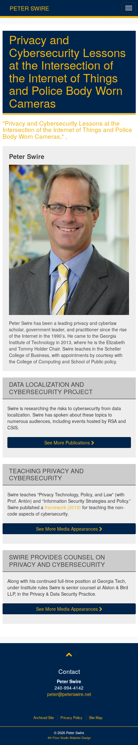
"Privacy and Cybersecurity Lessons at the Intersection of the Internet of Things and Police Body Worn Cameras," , (67, 130)
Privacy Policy (71, 717)
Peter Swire (29, 7)
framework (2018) (63, 507)
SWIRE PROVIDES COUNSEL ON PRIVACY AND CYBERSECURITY (57, 560)
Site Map (95, 717)
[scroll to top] (69, 654)
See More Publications (67, 442)
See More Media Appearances (67, 529)
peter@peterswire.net (69, 694)
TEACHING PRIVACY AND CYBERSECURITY (46, 474)
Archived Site (43, 717)
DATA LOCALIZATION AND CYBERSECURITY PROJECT (51, 388)
